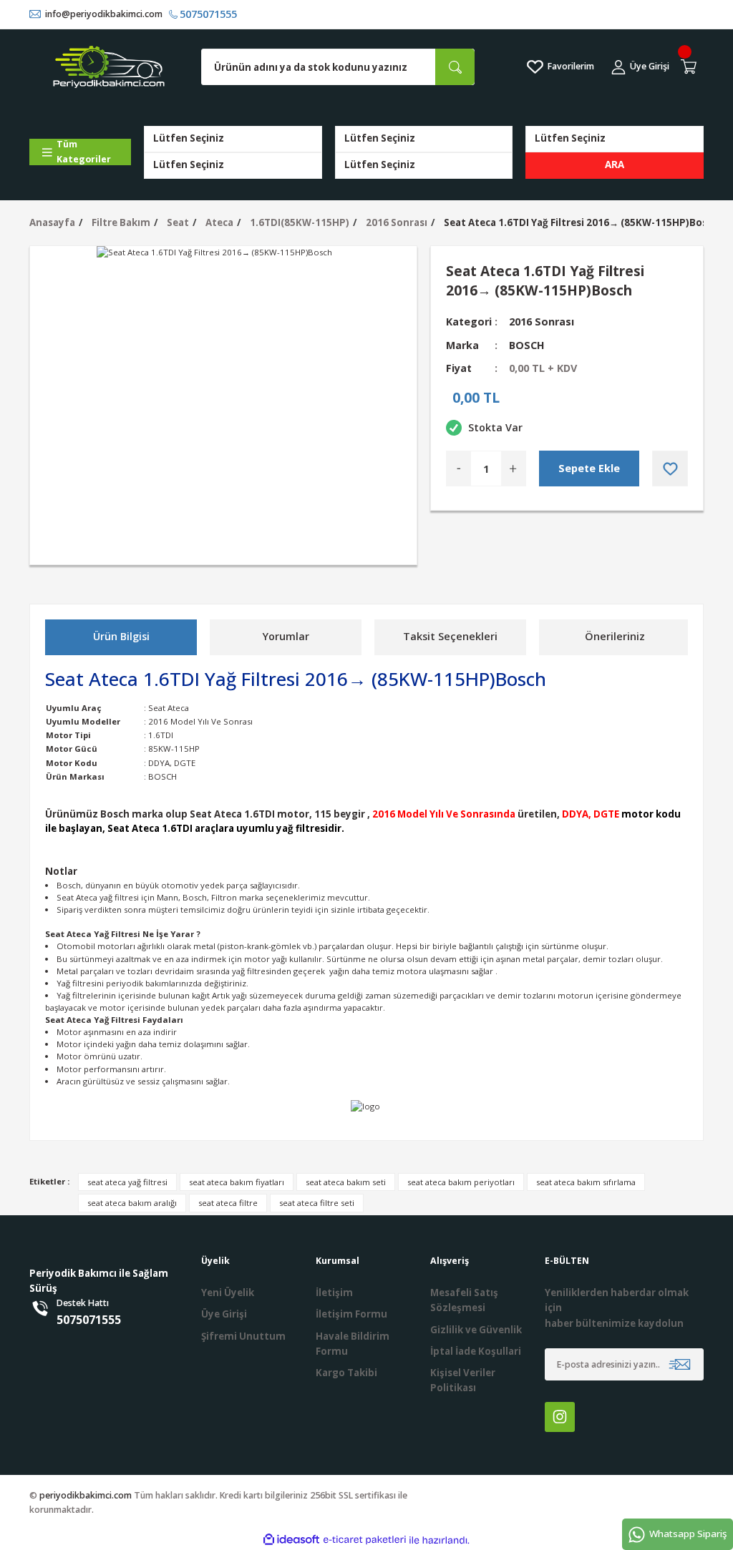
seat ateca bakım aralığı (132, 1202)
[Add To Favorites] (670, 468)
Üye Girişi (224, 1314)
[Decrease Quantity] (459, 468)
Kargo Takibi (346, 1372)
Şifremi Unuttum (243, 1336)
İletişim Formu (351, 1314)
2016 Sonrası (541, 321)
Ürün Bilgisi (121, 636)
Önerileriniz (615, 636)
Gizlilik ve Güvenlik (476, 1329)
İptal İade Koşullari (475, 1351)
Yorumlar (286, 636)
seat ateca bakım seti (346, 1182)
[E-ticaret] (365, 1540)
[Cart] (691, 67)
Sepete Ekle (589, 468)
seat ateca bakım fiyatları (236, 1182)
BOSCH (527, 345)
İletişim (334, 1292)
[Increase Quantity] (513, 468)
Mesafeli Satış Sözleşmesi (464, 1300)
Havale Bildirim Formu (352, 1344)
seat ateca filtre (228, 1202)
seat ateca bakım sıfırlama (586, 1182)
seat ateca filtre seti (316, 1202)
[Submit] (680, 1364)
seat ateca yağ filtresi (127, 1182)
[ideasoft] (291, 1540)
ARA (614, 164)
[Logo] (108, 66)
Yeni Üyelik (227, 1292)
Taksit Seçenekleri (450, 636)
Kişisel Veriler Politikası (462, 1380)
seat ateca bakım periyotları (461, 1182)
